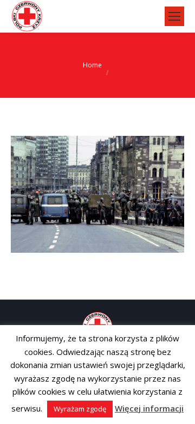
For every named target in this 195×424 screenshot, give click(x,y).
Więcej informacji (149, 408)
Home (92, 65)
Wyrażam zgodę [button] (80, 409)
